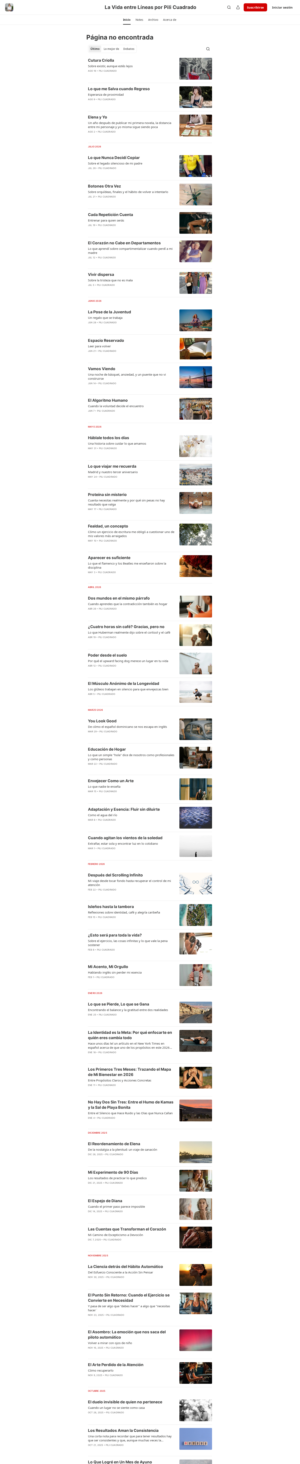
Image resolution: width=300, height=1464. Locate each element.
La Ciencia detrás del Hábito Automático (125, 1266)
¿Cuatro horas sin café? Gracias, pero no (126, 626)
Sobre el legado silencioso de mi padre (115, 163)
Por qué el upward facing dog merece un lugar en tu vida (128, 661)
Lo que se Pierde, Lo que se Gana (118, 1004)
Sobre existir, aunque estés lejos (110, 66)
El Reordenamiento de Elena (114, 1144)
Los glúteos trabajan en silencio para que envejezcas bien (128, 689)
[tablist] (112, 49)
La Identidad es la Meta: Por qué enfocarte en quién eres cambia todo (130, 1035)
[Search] (229, 7)
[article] (150, 68)
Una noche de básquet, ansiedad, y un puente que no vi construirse (127, 376)
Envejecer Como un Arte (111, 781)
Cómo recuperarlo (100, 1370)
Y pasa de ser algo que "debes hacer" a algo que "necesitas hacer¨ (129, 1308)
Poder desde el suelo (107, 655)
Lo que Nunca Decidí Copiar (114, 157)
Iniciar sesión (282, 7)
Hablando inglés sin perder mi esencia (115, 972)
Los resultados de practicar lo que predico (117, 1178)
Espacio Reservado (106, 340)
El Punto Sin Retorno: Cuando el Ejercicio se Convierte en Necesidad (129, 1298)
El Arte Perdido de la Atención (115, 1364)
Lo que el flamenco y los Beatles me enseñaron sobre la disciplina (127, 565)
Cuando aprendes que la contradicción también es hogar (127, 604)
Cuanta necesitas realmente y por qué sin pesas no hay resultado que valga (126, 502)
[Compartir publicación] (238, 7)
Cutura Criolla (101, 60)
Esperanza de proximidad (106, 94)
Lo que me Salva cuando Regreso (119, 89)
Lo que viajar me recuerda (112, 466)
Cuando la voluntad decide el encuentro (116, 406)
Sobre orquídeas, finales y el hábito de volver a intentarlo (128, 192)
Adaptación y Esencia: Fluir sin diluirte (124, 809)
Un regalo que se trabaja (105, 318)
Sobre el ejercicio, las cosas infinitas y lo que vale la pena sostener (128, 943)
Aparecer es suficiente (109, 557)
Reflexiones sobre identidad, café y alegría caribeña (124, 912)
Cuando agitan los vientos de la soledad (125, 838)
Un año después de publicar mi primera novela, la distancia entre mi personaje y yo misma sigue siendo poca (129, 125)
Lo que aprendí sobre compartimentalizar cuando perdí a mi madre (130, 251)
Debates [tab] (128, 49)
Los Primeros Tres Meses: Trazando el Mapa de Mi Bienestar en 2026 (129, 1072)
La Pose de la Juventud (109, 312)
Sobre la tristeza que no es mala (110, 280)
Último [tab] (95, 49)
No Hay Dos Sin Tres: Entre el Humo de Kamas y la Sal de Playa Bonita (130, 1105)
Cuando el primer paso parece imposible (116, 1206)
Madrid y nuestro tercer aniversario (113, 472)
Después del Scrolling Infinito (115, 875)
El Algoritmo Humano (108, 400)
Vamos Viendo (101, 368)
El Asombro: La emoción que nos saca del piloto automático (127, 1335)
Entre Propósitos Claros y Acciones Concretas (119, 1080)
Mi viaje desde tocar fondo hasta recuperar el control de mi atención (129, 883)
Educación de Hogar (107, 749)
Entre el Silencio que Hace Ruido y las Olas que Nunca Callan (130, 1113)
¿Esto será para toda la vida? (115, 935)
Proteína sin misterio (107, 494)
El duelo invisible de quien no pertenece (125, 1402)
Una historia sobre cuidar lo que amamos (117, 443)
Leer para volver (99, 346)
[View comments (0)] (118, 104)
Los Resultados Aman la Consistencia (123, 1430)
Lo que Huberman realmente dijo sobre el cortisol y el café (129, 632)
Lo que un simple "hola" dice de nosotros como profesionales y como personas (131, 757)
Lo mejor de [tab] (111, 49)
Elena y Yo (97, 117)
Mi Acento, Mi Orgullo (108, 966)
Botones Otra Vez (104, 186)
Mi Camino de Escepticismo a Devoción (115, 1235)
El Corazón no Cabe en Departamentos (124, 243)
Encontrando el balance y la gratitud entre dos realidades (128, 1010)
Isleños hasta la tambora (111, 906)
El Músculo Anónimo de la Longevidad (123, 683)
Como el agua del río (102, 815)
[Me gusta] (90, 699)
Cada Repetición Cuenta (110, 214)
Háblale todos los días (108, 437)
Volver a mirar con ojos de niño (110, 1343)
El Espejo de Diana (105, 1201)
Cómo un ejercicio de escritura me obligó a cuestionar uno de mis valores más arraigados (131, 534)
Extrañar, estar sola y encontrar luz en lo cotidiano (123, 843)
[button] (127, 20)
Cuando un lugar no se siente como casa (116, 1408)
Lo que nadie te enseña (104, 786)
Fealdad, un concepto (108, 526)
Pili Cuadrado (108, 70)
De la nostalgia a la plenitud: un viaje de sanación (122, 1149)
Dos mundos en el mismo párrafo (119, 598)
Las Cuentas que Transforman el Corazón (127, 1229)
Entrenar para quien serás (106, 220)
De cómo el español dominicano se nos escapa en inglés (127, 727)
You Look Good (102, 721)
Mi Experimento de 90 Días (113, 1172)
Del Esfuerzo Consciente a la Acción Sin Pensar (120, 1272)
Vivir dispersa (101, 274)
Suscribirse (255, 7)
